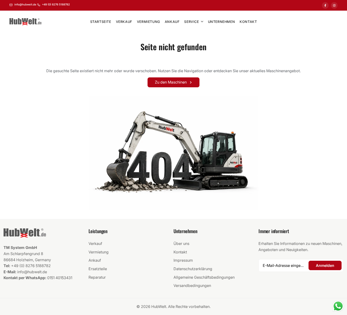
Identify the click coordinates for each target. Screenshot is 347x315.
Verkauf (95, 243)
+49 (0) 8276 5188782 (31, 265)
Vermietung (99, 252)
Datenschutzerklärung (193, 268)
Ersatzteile (98, 268)
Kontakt (180, 252)
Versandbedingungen (192, 285)
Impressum (183, 260)
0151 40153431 (59, 277)
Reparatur (97, 277)
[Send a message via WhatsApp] (338, 306)
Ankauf (95, 260)
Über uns (181, 243)
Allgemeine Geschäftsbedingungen (204, 277)
